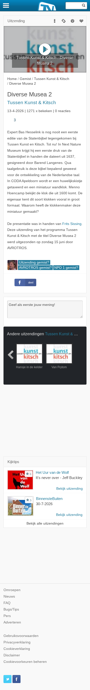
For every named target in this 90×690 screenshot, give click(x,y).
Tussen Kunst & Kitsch (31, 102)
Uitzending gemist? (34, 262)
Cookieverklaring (17, 649)
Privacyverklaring (17, 642)
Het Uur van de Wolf (52, 472)
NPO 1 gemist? (66, 268)
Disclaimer (12, 655)
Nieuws (9, 596)
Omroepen (12, 590)
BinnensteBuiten (49, 498)
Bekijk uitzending (69, 488)
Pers (7, 616)
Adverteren (12, 622)
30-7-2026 (44, 504)
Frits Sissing (72, 224)
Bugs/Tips (11, 609)
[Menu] (6, 5)
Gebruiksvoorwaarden (21, 636)
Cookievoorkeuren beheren (25, 662)
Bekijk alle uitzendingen (45, 523)
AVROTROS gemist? (35, 268)
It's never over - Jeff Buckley (59, 478)
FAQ (7, 603)
